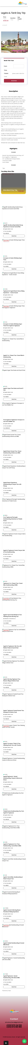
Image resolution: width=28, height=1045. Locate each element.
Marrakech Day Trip (10, 190)
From (4, 19)
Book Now (14, 80)
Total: (5, 76)
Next (24, 42)
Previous (3, 42)
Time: (5, 70)
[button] (24, 1041)
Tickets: (6, 73)
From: (5, 66)
